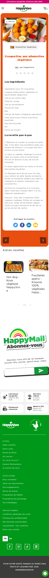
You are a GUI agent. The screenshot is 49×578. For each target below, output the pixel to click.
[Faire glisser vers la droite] (30, 305)
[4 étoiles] (28, 73)
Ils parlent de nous (11, 468)
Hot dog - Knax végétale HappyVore (13, 284)
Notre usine (8, 449)
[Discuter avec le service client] (45, 573)
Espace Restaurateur (12, 464)
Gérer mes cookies (11, 529)
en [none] (10, 539)
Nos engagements (11, 487)
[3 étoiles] (24, 73)
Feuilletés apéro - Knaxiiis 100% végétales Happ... (38, 284)
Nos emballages (10, 503)
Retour (12, 21)
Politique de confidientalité (15, 518)
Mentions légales (10, 510)
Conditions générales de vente (17, 514)
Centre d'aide (9, 476)
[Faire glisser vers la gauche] (19, 305)
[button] (3, 8)
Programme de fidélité (13, 495)
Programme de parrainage (15, 499)
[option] (10, 538)
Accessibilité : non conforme (15, 526)
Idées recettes (9, 445)
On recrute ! (8, 456)
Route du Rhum (10, 453)
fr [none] (5, 539)
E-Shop (6, 441)
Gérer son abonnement (13, 483)
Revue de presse (10, 491)
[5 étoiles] (32, 73)
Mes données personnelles (15, 522)
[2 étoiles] (20, 73)
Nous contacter (9, 480)
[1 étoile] (16, 73)
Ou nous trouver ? (11, 460)
